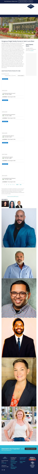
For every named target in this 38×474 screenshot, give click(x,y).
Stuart (12, 464)
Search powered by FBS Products (12, 196)
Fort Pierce (13, 460)
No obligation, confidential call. (30, 448)
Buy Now (32, 50)
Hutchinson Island (14, 461)
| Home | (23, 461)
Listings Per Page (8, 75)
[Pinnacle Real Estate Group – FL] (30, 7)
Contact (21, 462)
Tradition (12, 465)
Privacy (21, 461)
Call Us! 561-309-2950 (23, 1)
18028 (17, 184)
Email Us (30, 1)
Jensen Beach (13, 463)
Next (20, 184)
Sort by (14, 75)
